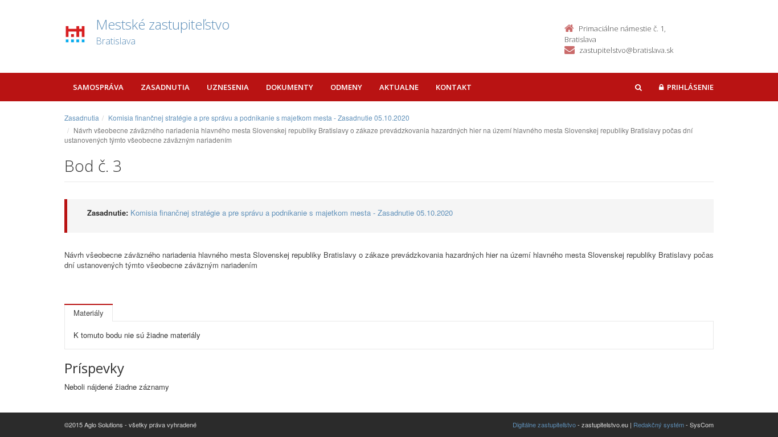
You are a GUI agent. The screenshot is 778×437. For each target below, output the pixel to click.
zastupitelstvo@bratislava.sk (626, 50)
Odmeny (346, 87)
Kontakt (454, 87)
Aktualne (399, 87)
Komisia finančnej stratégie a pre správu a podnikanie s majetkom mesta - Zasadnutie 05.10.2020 (259, 117)
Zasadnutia (165, 87)
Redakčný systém (658, 424)
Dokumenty (289, 87)
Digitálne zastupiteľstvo (544, 424)
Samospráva (98, 87)
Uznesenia (228, 87)
